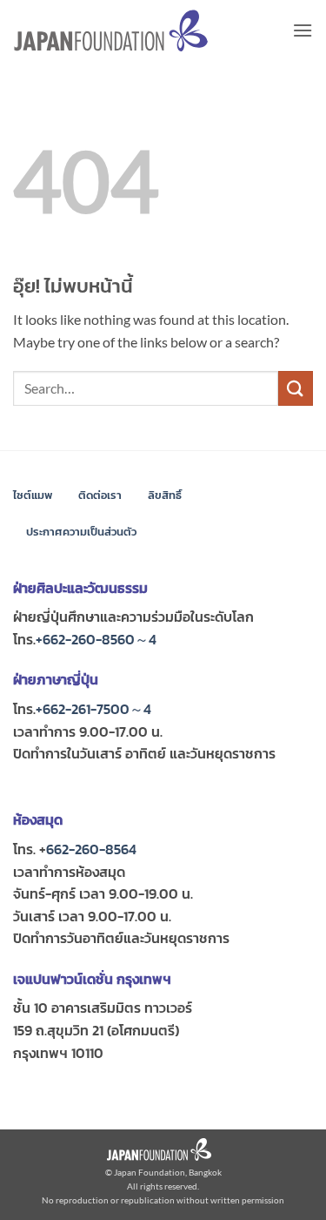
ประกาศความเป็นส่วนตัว (81, 531)
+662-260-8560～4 (96, 639)
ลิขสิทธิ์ (165, 495)
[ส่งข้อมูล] (295, 388)
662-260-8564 (91, 849)
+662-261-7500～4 (93, 708)
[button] (302, 30)
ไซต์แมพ (32, 495)
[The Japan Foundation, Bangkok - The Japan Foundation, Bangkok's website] (111, 31)
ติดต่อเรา (100, 495)
